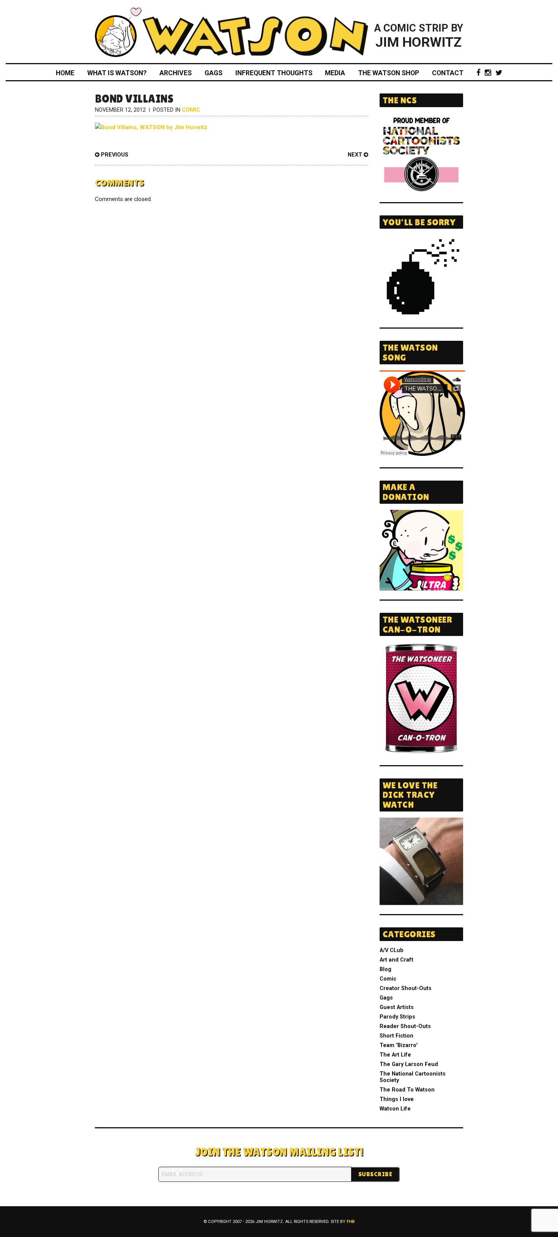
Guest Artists (397, 1007)
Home (65, 73)
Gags (213, 73)
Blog (385, 969)
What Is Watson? (117, 73)
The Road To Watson (407, 1090)
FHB (351, 1221)
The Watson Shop (388, 73)
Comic (191, 110)
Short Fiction (396, 1036)
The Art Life (395, 1055)
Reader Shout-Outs (405, 1026)
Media (335, 73)
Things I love (397, 1099)
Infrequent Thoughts (273, 73)
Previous (113, 155)
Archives (175, 73)
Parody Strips (397, 1017)
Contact (447, 73)
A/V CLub (392, 950)
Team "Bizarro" (399, 1045)
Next (356, 155)
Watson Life (395, 1109)
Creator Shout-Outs (406, 988)
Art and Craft (396, 960)
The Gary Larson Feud (409, 1064)
